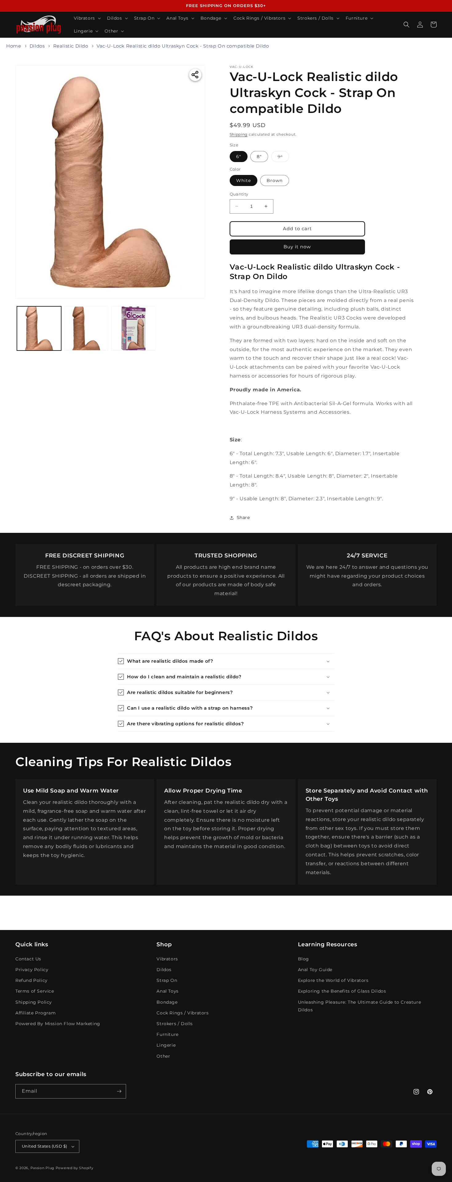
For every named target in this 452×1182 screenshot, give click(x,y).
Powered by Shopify (74, 1168)
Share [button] (243, 517)
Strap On (167, 980)
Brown (275, 180)
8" (259, 156)
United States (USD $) (44, 1146)
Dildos (37, 46)
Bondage (167, 1002)
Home (13, 46)
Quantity (239, 194)
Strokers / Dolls (175, 1023)
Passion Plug (42, 1168)
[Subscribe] (119, 1091)
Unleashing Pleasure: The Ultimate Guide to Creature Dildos (359, 1006)
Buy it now (297, 247)
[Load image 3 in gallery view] (133, 328)
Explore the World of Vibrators (333, 980)
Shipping (239, 134)
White (243, 180)
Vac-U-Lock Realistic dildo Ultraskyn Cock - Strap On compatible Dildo (183, 46)
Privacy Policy (31, 969)
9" (283, 157)
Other (163, 1056)
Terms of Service (34, 991)
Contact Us (28, 959)
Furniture (167, 1034)
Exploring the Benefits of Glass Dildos (342, 991)
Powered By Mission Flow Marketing (57, 1023)
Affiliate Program (35, 1013)
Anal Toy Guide (315, 969)
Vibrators (167, 959)
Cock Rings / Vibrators (182, 1013)
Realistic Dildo (70, 46)
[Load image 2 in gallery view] (86, 328)
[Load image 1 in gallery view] (39, 328)
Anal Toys (167, 991)
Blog (303, 959)
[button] (86, 18)
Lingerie (166, 1045)
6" (238, 156)
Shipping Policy (33, 1002)
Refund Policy (31, 980)
